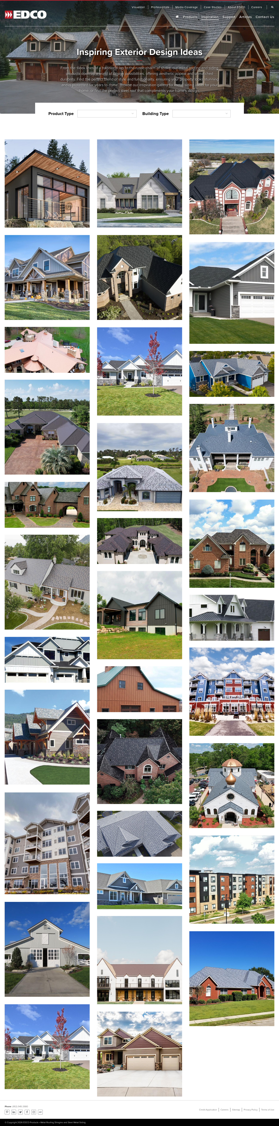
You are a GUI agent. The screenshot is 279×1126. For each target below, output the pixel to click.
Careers (225, 1109)
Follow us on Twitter (20, 1112)
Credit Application (208, 1109)
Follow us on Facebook (27, 1112)
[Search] (271, 7)
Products (190, 16)
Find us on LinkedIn (13, 1112)
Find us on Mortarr (40, 1112)
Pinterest (7, 1112)
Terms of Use (267, 1109)
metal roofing (190, 67)
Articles (245, 16)
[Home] (177, 17)
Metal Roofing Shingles (51, 1122)
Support (229, 16)
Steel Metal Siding (77, 1122)
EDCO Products (31, 1122)
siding (213, 67)
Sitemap (236, 1109)
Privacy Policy (251, 1109)
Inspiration (210, 16)
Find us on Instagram (33, 1112)
